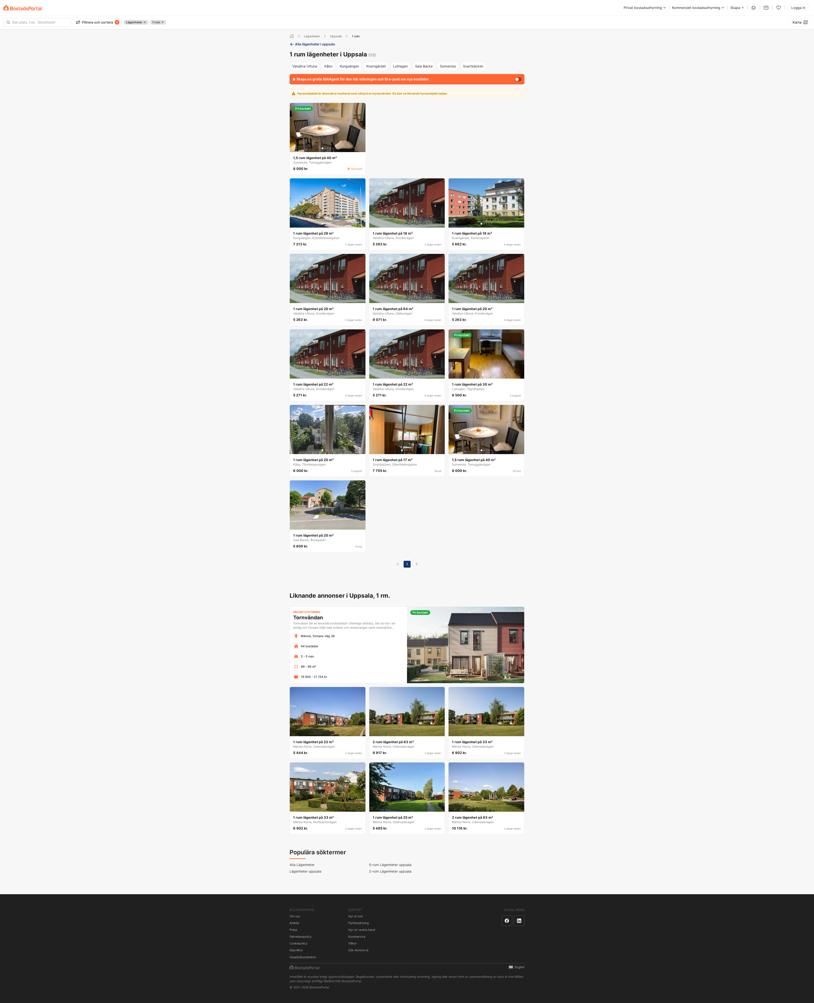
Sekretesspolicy (301, 936)
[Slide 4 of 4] (490, 375)
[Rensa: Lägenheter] (144, 22)
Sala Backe (424, 66)
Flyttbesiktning (358, 923)
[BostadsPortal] (22, 7)
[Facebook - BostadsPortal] (507, 920)
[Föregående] (397, 564)
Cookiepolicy (298, 943)
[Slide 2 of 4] (485, 375)
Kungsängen (349, 66)
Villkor (352, 943)
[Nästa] (416, 564)
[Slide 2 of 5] (325, 148)
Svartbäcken (473, 66)
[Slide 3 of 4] (487, 375)
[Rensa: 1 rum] (162, 22)
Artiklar (294, 923)
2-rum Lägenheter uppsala (390, 871)
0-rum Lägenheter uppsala (390, 865)
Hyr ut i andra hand (361, 930)
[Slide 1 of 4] (482, 375)
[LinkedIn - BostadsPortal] (519, 920)
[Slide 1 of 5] (322, 148)
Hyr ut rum (355, 916)
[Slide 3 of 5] (327, 148)
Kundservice (356, 936)
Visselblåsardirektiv (303, 957)
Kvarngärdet (376, 66)
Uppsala (336, 36)
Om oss (295, 916)
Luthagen (400, 66)
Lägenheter (312, 36)
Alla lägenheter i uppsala (315, 44)
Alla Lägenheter (302, 865)
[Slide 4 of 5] (330, 148)
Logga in (798, 8)
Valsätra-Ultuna (304, 66)
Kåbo (328, 66)
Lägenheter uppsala (305, 871)
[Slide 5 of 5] (332, 148)
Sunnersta (448, 66)
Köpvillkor (296, 950)
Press (293, 930)
